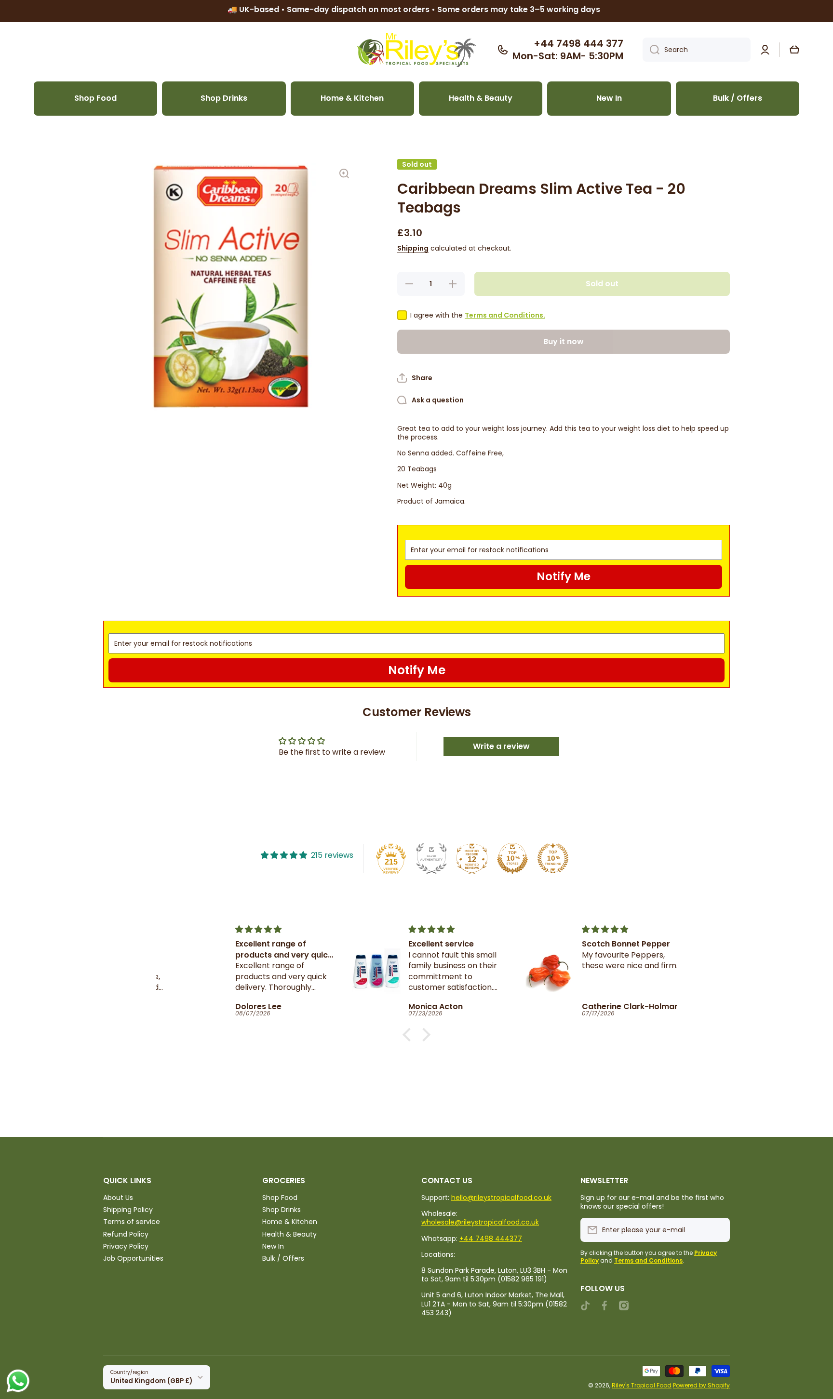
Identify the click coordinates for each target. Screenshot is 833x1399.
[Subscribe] (718, 1230)
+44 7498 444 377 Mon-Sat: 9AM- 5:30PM (567, 49)
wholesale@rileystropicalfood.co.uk (480, 1222)
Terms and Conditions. (505, 315)
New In (273, 1246)
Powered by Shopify (701, 1385)
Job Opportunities (133, 1258)
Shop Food (279, 1197)
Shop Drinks (281, 1209)
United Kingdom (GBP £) (151, 1381)
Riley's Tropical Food (642, 1385)
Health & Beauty (289, 1234)
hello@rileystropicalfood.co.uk (501, 1197)
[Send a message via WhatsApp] (18, 1381)
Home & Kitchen (289, 1221)
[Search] (651, 50)
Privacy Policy (125, 1246)
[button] (794, 49)
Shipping (413, 248)
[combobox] (697, 50)
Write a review (501, 746)
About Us (118, 1197)
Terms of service (131, 1221)
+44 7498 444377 (490, 1238)
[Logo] (416, 50)
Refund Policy (125, 1234)
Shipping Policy (128, 1209)
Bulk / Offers (283, 1258)
